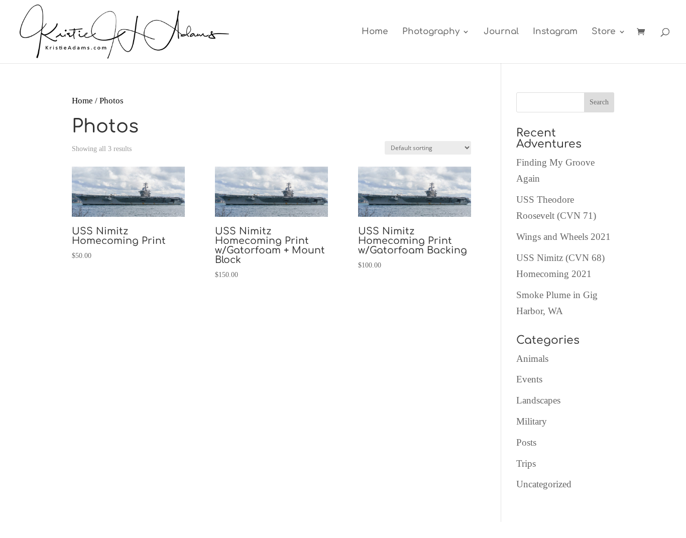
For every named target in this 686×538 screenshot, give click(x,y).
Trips (526, 463)
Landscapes (538, 400)
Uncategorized (543, 484)
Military (531, 421)
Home (375, 32)
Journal (501, 32)
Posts (526, 442)
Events (529, 379)
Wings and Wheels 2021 (563, 236)
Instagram (555, 32)
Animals (532, 358)
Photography (431, 32)
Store (604, 32)
